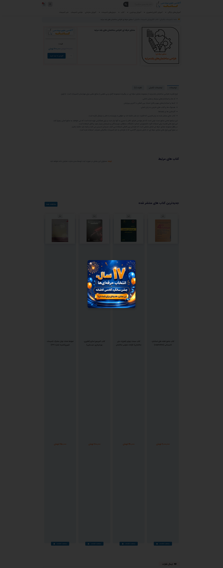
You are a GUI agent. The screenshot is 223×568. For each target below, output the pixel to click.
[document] (111, 284)
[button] (91, 263)
